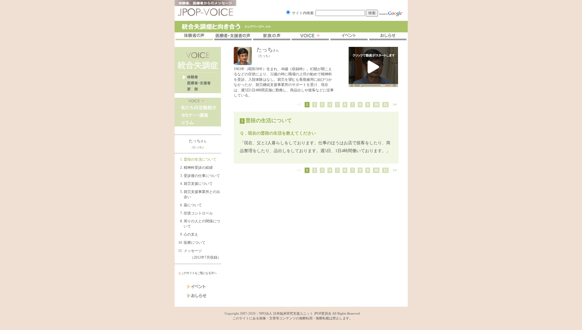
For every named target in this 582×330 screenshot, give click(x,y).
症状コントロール (198, 213)
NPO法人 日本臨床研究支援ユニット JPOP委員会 (295, 313)
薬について (193, 205)
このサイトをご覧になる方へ (198, 273)
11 (385, 105)
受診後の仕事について (202, 176)
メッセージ (193, 251)
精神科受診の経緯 (198, 167)
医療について (195, 242)
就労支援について (198, 183)
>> (395, 105)
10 (376, 105)
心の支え (191, 234)
